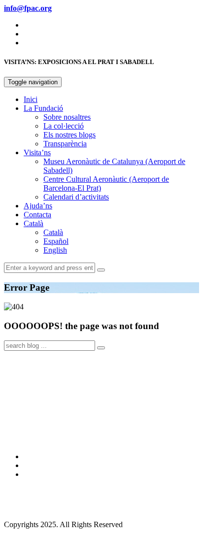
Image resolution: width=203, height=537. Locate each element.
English (55, 250)
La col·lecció (63, 126)
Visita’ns (37, 152)
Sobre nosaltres (67, 117)
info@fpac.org (26, 507)
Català (33, 223)
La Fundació (43, 108)
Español (55, 241)
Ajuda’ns (38, 205)
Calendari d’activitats (76, 197)
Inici (30, 99)
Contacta (37, 214)
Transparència (65, 143)
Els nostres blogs (69, 135)
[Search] (101, 269)
